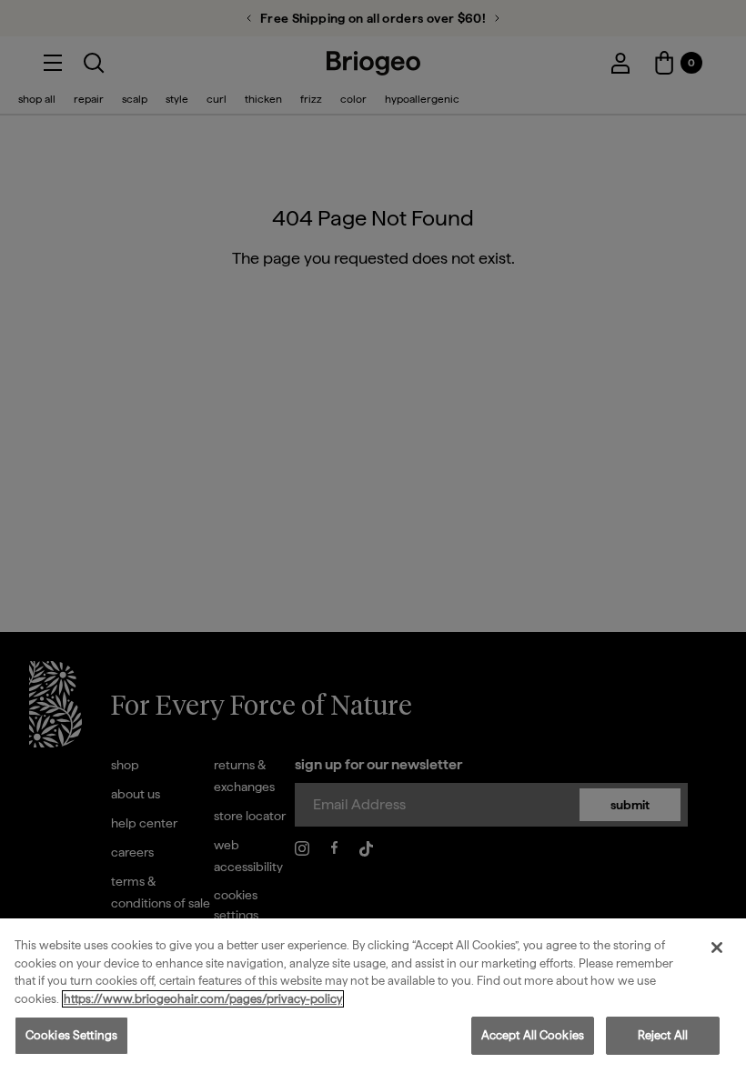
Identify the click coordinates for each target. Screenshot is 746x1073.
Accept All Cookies (532, 1035)
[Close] (717, 948)
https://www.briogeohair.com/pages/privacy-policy (203, 999)
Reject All (663, 1035)
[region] (373, 995)
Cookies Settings (71, 1035)
